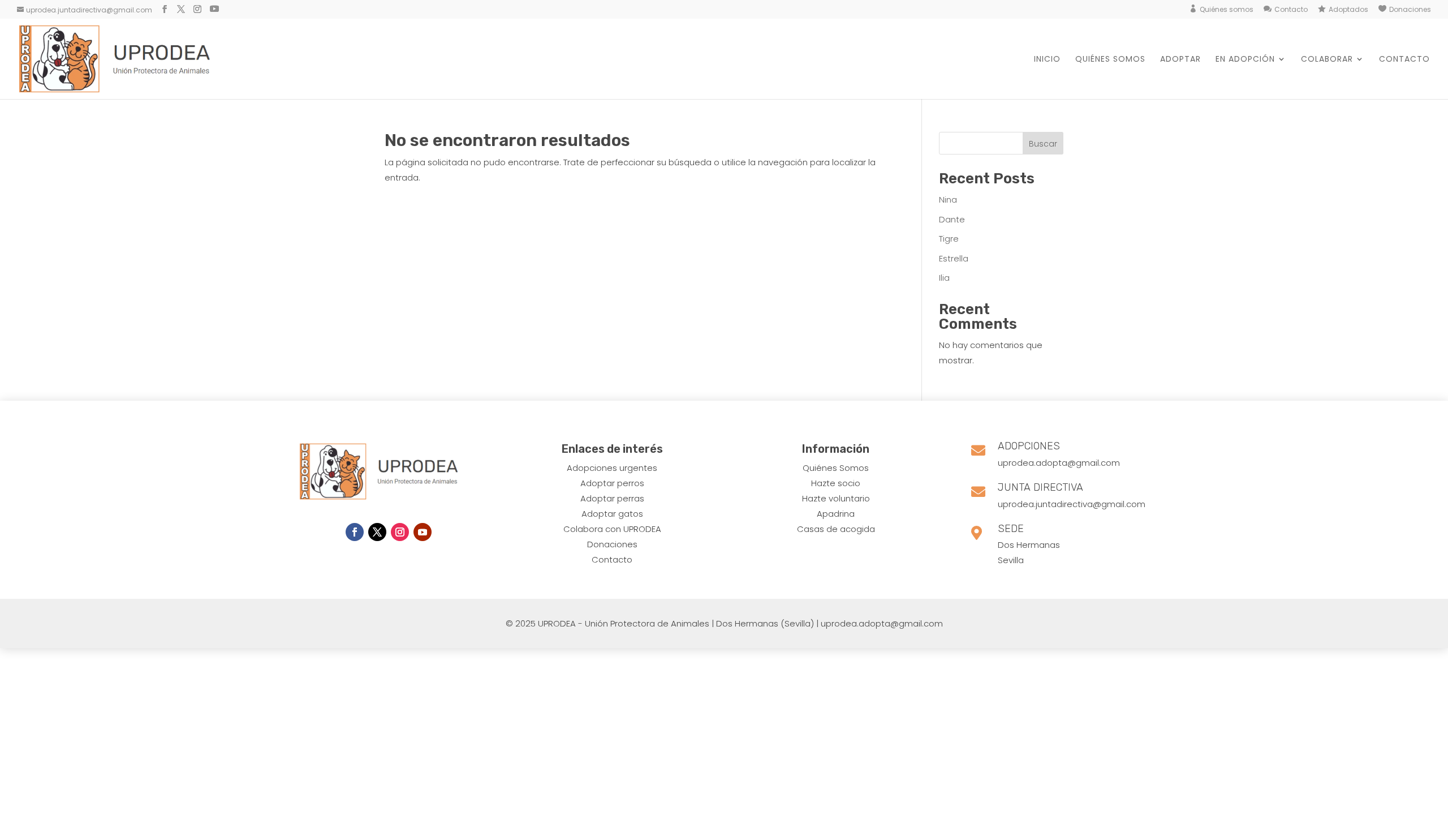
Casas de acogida (836, 529)
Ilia (944, 278)
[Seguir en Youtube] (422, 532)
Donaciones (1410, 9)
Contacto (1291, 9)
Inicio (1047, 60)
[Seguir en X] (377, 532)
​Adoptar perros (612, 483)
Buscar (1043, 143)
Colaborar (1327, 60)
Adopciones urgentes (612, 468)
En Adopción (1245, 60)
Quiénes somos (1226, 9)
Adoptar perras (612, 498)
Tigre (949, 238)
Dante (952, 219)
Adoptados (1348, 9)
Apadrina (836, 514)
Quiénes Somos (836, 468)
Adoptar (1180, 60)
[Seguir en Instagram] (400, 532)
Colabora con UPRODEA (612, 529)
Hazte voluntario (836, 498)
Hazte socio (835, 483)
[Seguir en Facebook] (355, 532)
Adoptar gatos (612, 514)
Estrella (953, 258)
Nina (948, 199)
